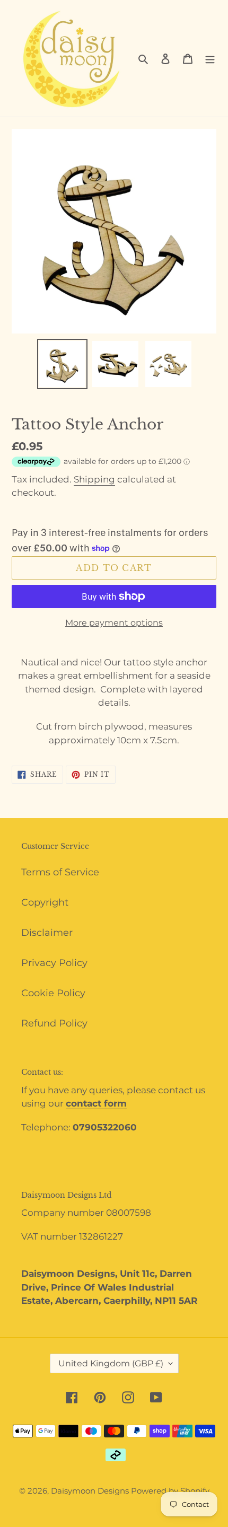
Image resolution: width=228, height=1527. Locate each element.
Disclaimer (47, 932)
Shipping (94, 479)
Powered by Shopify (170, 1491)
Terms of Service (60, 872)
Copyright (44, 902)
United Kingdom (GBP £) (110, 1363)
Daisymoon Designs (91, 1491)
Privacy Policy (54, 963)
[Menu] (210, 58)
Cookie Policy (53, 993)
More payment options (114, 623)
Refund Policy (54, 1023)
